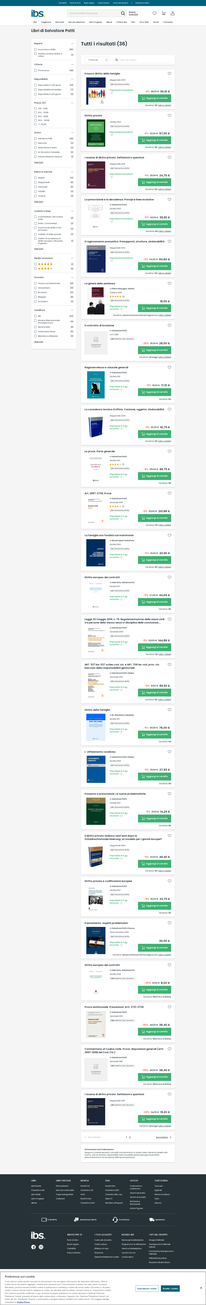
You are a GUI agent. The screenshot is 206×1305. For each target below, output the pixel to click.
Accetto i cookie (170, 1288)
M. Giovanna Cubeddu (49, 152)
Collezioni (60, 1198)
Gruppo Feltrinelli (156, 1240)
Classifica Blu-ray (113, 1194)
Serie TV (108, 1198)
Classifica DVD (112, 1190)
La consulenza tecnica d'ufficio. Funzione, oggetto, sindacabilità (124, 409)
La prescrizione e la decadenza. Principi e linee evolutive (119, 199)
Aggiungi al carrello (157, 98)
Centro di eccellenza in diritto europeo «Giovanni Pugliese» (50, 241)
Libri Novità (36, 1186)
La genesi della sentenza (100, 283)
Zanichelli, (114, 502)
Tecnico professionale (49, 283)
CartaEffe (62, 3)
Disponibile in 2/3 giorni (49, 94)
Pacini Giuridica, (117, 932)
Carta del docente (120, 3)
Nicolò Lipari (118, 540)
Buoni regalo (89, 3)
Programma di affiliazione (134, 1244)
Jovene (41, 196)
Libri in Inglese (37, 1198)
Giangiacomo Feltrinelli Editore (159, 1245)
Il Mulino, (113, 292)
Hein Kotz (42, 143)
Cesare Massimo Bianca (50, 157)
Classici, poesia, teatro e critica (50, 55)
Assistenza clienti (142, 3)
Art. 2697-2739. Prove (98, 493)
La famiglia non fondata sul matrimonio (109, 535)
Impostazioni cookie (147, 1288)
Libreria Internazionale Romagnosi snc (49, 321)
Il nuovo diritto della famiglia (102, 73)
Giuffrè (41, 178)
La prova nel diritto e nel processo (49, 228)
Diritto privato (93, 115)
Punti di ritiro (75, 3)
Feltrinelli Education (158, 1258)
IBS (39, 316)
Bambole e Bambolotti (135, 1202)
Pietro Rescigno (119, 288)
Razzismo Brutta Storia (159, 1262)
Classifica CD (87, 1190)
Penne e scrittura (162, 1194)
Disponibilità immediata (49, 89)
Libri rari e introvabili (65, 1190)
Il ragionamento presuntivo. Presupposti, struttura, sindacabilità (124, 241)
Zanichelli (42, 187)
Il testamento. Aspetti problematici (106, 923)
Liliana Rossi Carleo (47, 147)
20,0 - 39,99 (43, 120)
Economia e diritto (47, 49)
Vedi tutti (38, 162)
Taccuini (159, 1186)
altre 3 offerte (164, 105)
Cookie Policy (23, 1301)
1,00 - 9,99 (43, 108)
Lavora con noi (128, 1252)
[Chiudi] (201, 1288)
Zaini (157, 1198)
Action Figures (136, 1208)
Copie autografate (64, 1194)
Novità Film (110, 1186)
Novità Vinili (86, 1198)
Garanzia (98, 1252)
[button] (123, 13)
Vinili (83, 1194)
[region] (103, 1288)
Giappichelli (44, 182)
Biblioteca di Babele (48, 336)
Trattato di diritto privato (49, 234)
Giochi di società (138, 1197)
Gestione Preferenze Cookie (106, 1257)
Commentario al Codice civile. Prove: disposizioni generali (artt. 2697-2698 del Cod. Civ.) (124, 1050)
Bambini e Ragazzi (114, 1203)
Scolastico (43, 301)
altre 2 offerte (164, 357)
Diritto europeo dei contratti (102, 577)
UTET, (112, 334)
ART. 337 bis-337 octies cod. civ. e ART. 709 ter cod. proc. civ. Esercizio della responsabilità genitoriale (122, 666)
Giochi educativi (137, 1193)
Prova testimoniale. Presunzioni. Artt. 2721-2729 (114, 1007)
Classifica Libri (38, 1190)
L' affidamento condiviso (100, 752)
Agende (158, 1190)
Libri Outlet (35, 1194)
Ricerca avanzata (133, 13)
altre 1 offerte (164, 231)
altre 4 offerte (164, 273)
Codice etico (127, 1257)
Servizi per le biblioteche (132, 1240)
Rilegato (42, 297)
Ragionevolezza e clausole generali (106, 367)
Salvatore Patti (45, 138)
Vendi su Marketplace (131, 1248)
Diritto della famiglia (97, 710)
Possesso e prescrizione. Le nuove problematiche (115, 794)
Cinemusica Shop (46, 331)
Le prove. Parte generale (100, 451)
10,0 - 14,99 (43, 112)
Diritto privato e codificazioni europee (108, 881)
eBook (34, 1203)
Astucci (158, 1203)
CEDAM (41, 191)
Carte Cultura (103, 3)
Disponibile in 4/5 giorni (49, 85)
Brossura (42, 292)
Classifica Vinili (88, 1203)
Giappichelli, (115, 80)
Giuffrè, (113, 208)
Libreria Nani (44, 327)
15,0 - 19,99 (43, 116)
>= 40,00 (42, 124)
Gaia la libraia (73, 1252)
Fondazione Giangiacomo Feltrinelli (161, 1252)
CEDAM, (113, 122)
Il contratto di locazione (99, 325)
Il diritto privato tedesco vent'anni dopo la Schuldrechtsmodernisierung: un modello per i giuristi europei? (123, 837)
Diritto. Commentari (47, 223)
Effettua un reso (101, 1248)
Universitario (44, 288)
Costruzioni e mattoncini (136, 1187)
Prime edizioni (62, 1186)
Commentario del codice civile (50, 218)
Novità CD (85, 1186)
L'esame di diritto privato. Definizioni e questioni (114, 157)
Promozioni (43, 70)
